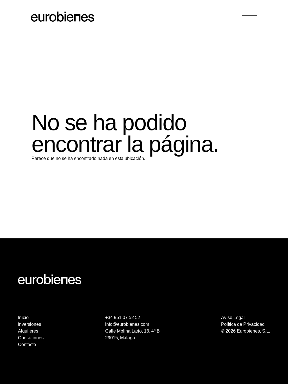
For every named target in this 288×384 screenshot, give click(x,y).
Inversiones (29, 324)
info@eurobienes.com (127, 324)
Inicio (23, 317)
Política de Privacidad (243, 324)
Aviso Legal (233, 317)
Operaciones (31, 337)
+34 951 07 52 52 (122, 317)
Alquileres (28, 331)
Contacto (27, 344)
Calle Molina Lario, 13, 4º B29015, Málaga (132, 334)
